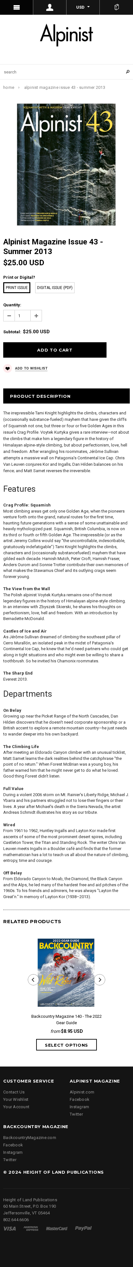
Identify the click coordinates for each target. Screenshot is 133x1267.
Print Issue (17, 287)
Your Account (16, 1106)
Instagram (79, 1106)
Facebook (79, 1099)
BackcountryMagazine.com (29, 1137)
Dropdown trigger (49, 7)
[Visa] (9, 1228)
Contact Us (14, 1092)
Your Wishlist (15, 1099)
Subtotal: (12, 331)
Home (8, 87)
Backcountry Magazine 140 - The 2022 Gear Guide (66, 1019)
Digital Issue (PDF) (55, 287)
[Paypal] (83, 1228)
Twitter (76, 1114)
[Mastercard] (56, 1228)
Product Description (40, 396)
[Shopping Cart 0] (116, 7)
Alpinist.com (82, 1092)
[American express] (30, 1228)
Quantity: (12, 304)
